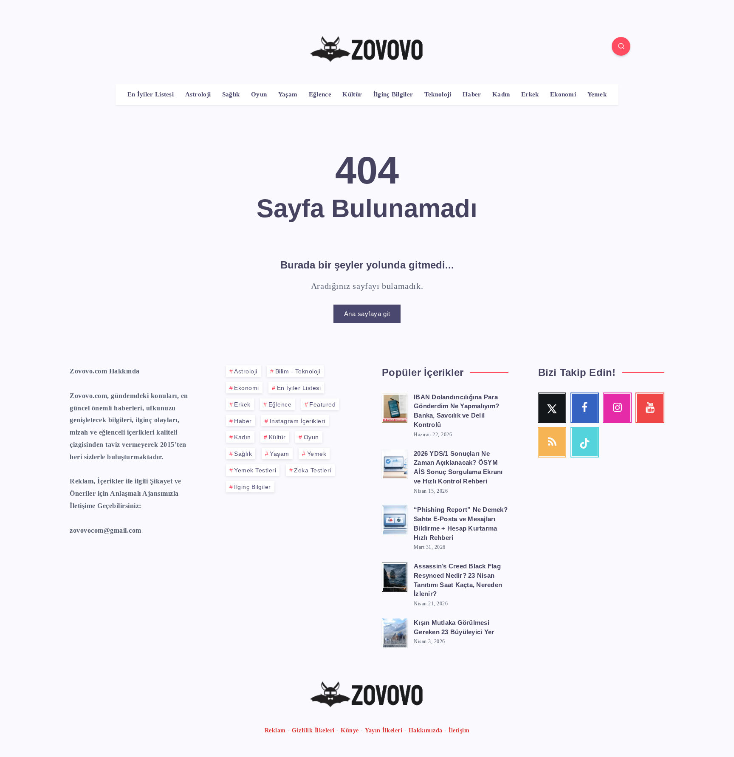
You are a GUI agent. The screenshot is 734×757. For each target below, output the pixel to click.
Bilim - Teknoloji (298, 371)
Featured (322, 404)
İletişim (459, 730)
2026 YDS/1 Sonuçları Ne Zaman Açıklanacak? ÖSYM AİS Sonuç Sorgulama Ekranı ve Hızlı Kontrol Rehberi (458, 467)
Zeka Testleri (312, 470)
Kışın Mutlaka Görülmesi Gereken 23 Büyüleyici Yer (454, 627)
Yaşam (288, 94)
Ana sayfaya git (367, 313)
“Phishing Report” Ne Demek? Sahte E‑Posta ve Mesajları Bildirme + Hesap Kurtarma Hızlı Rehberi (461, 523)
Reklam (275, 730)
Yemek (597, 94)
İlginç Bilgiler (393, 94)
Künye (350, 730)
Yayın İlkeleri (383, 730)
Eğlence (320, 94)
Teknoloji (438, 94)
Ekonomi (563, 94)
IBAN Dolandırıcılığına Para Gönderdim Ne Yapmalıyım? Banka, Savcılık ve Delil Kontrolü (456, 410)
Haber (472, 94)
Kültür (352, 94)
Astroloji (198, 94)
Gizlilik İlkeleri (313, 730)
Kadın (501, 94)
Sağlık (231, 94)
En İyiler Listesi (150, 94)
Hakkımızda (426, 730)
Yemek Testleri (255, 470)
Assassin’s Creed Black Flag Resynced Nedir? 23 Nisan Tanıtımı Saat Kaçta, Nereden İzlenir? (458, 579)
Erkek (530, 94)
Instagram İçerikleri (297, 421)
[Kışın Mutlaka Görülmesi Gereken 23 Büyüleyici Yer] (394, 632)
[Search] (621, 46)
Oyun (259, 94)
